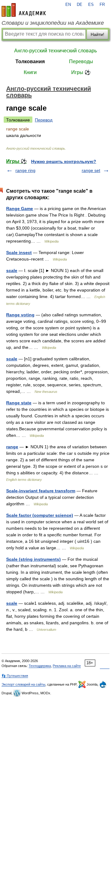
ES (91, 4)
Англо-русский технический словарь (55, 50)
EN (68, 4)
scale (11, 270)
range (12, 446)
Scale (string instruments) (33, 559)
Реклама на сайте (67, 666)
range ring (25, 170)
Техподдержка (40, 666)
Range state (18, 402)
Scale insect (19, 252)
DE (79, 4)
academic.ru (24, 10)
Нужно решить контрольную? (63, 161)
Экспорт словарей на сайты (23, 684)
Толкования (30, 61)
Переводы (81, 61)
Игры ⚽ (81, 72)
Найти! (97, 34)
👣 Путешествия (15, 676)
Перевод (43, 119)
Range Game (19, 208)
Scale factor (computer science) (39, 515)
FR (102, 4)
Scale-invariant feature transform (40, 490)
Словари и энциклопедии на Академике (53, 23)
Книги (30, 72)
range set (91, 170)
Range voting (20, 314)
